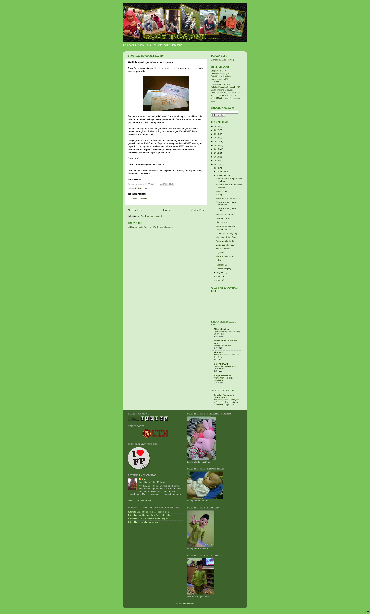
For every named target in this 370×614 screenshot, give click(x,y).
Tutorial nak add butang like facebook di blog (148, 512)
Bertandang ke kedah (226, 245)
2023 (216, 126)
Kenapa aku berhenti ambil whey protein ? (225, 367)
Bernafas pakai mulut (225, 226)
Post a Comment (139, 199)
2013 (216, 157)
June (219, 280)
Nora (143, 479)
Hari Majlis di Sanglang (226, 233)
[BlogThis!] (164, 184)
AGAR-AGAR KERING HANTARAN (223, 379)
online (218, 260)
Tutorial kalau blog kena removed (143, 522)
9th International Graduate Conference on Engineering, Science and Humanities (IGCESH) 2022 (226, 92)
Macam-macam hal (225, 256)
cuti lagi (219, 195)
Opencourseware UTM (220, 84)
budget (138, 188)
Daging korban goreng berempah (226, 203)
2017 (216, 141)
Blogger (190, 604)
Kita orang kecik (223, 222)
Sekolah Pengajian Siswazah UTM (225, 87)
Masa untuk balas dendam (228, 198)
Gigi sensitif (221, 252)
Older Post (198, 210)
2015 (216, 149)
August (220, 272)
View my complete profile (139, 500)
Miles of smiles (221, 329)
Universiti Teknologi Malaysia (223, 73)
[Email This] (161, 184)
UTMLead (215, 82)
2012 (216, 161)
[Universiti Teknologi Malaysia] (155, 437)
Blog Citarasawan (222, 376)
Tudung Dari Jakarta (222, 345)
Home (167, 210)
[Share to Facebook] (169, 184)
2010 (216, 168)
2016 (216, 145)
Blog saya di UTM (218, 71)
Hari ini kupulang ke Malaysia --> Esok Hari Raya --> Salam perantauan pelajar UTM (227, 402)
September (222, 269)
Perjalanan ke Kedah (225, 241)
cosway (146, 188)
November (222, 175)
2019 (216, 134)
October (220, 265)
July (219, 276)
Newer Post (135, 210)
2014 (216, 153)
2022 (216, 130)
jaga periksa (221, 191)
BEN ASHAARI (221, 364)
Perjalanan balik (223, 230)
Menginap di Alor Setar (226, 237)
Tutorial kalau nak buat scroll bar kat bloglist (148, 519)
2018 (216, 138)
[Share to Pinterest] (172, 184)
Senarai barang (223, 249)
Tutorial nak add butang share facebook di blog (149, 515)
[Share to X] (166, 184)
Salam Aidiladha (223, 218)
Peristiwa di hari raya (225, 215)
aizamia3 (218, 352)
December (222, 171)
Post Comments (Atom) (151, 216)
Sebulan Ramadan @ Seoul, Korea (224, 396)
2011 (216, 164)
